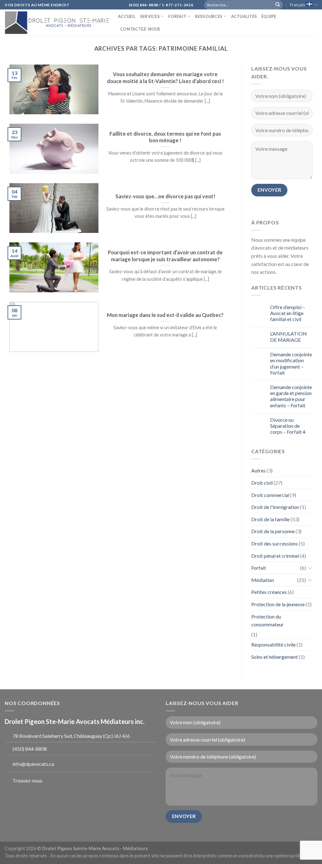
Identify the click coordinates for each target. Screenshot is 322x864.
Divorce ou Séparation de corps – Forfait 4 (287, 426)
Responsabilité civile (273, 644)
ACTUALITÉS (244, 16)
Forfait (177, 16)
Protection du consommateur (267, 620)
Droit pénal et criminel (275, 556)
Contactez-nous (140, 28)
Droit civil (262, 483)
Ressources (209, 16)
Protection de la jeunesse (278, 604)
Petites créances (269, 592)
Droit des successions (274, 543)
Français (297, 4)
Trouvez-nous (27, 780)
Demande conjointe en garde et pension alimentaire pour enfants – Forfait (291, 396)
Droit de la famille (270, 519)
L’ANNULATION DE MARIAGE (288, 336)
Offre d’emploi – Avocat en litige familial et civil (287, 313)
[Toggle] (310, 568)
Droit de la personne (273, 531)
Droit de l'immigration (275, 507)
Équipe (268, 16)
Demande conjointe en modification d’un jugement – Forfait (291, 363)
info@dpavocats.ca (33, 764)
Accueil (127, 16)
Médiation (262, 580)
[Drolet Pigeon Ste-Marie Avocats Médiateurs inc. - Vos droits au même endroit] (56, 22)
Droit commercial (270, 495)
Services (150, 16)
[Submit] (277, 4)
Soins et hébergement (274, 657)
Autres (258, 470)
